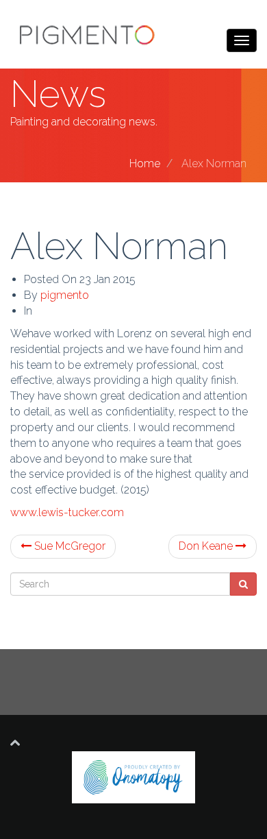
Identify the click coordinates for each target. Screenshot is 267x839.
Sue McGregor (68, 545)
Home (144, 163)
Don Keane (207, 545)
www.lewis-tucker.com (67, 512)
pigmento (64, 295)
